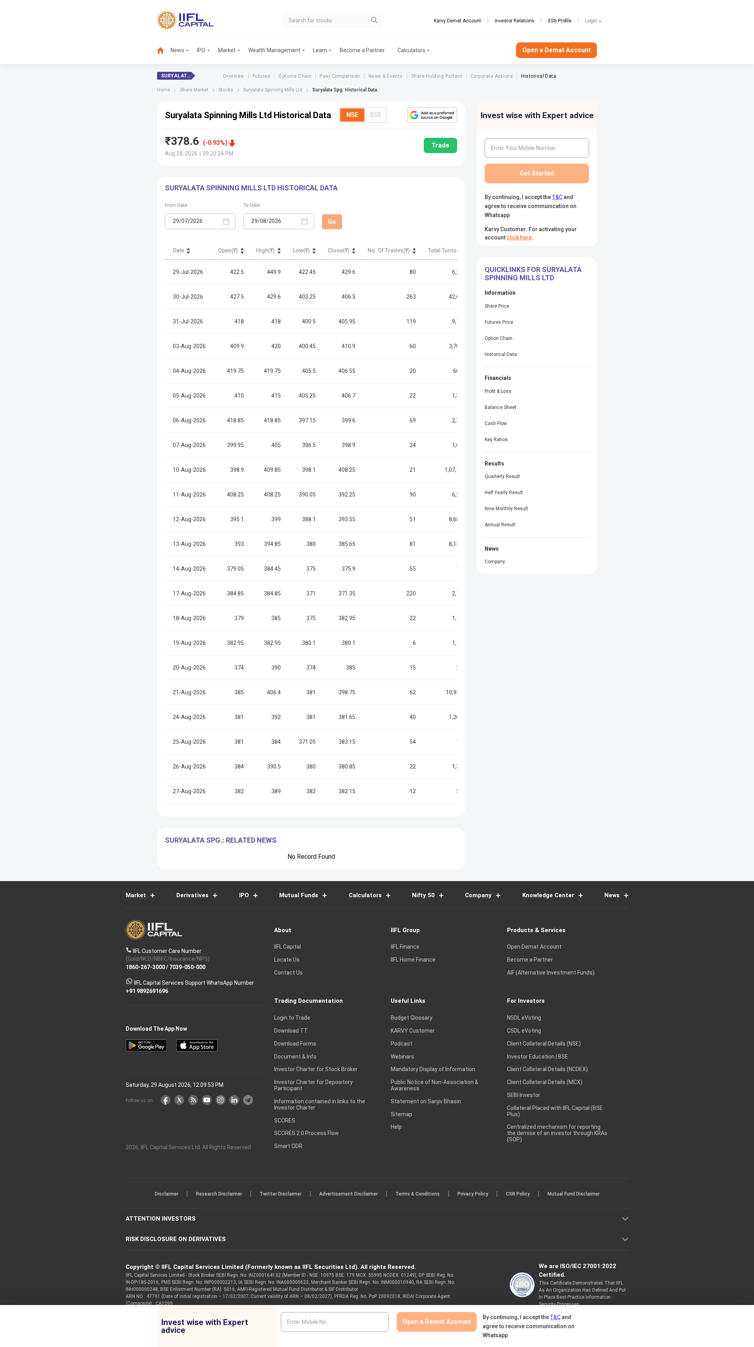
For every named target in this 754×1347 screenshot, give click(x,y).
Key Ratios (496, 439)
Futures (261, 76)
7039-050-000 (187, 967)
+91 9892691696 (147, 990)
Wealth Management (274, 50)
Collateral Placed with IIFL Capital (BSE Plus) (555, 1110)
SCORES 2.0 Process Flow (306, 1133)
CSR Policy (518, 1194)
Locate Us (287, 959)
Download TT (291, 1031)
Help (396, 1127)
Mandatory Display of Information (433, 1069)
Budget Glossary (411, 1018)
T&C (557, 197)
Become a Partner (362, 50)
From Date (176, 205)
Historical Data (538, 76)
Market (227, 50)
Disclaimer (166, 1194)
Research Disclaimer (219, 1194)
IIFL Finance (405, 947)
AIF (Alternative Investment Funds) (551, 972)
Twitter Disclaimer (281, 1194)
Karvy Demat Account (457, 21)
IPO (201, 50)
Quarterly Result (502, 476)
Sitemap (401, 1114)
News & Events (385, 76)
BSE (375, 115)
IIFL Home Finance (413, 959)
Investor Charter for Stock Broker (316, 1069)
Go (332, 221)
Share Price (497, 306)
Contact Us (288, 972)
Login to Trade (292, 1018)
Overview (233, 76)
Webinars (402, 1056)
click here (519, 237)
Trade (440, 145)
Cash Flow (496, 423)
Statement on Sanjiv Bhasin (426, 1101)
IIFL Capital (287, 947)
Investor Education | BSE (537, 1056)
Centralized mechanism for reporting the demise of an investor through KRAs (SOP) (557, 1133)
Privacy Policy (473, 1194)
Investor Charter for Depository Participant (313, 1085)
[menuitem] (163, 50)
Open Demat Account (534, 947)
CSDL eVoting (524, 1031)
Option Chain (498, 338)
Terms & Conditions (417, 1194)
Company (495, 561)
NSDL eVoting (524, 1018)
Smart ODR (288, 1146)
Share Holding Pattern (436, 76)
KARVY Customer (413, 1031)
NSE (352, 115)
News (177, 50)
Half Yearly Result (504, 492)
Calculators (411, 50)
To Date (251, 205)
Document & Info (295, 1056)
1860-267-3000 (145, 967)
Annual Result (500, 524)
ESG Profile (559, 21)
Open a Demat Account (556, 50)
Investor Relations (514, 21)
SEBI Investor (523, 1095)
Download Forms (295, 1043)
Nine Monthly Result (506, 508)
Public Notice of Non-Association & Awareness (434, 1085)
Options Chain (294, 76)
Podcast (401, 1043)
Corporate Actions (491, 76)
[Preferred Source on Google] (432, 115)
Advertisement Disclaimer (348, 1194)
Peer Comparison (340, 76)
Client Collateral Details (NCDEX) (547, 1069)
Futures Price (499, 322)
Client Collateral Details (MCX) (544, 1082)
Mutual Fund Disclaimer (573, 1194)
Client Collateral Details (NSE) (544, 1043)
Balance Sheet (500, 407)
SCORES (284, 1120)
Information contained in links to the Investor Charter (319, 1104)
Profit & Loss (498, 391)
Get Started (537, 173)
